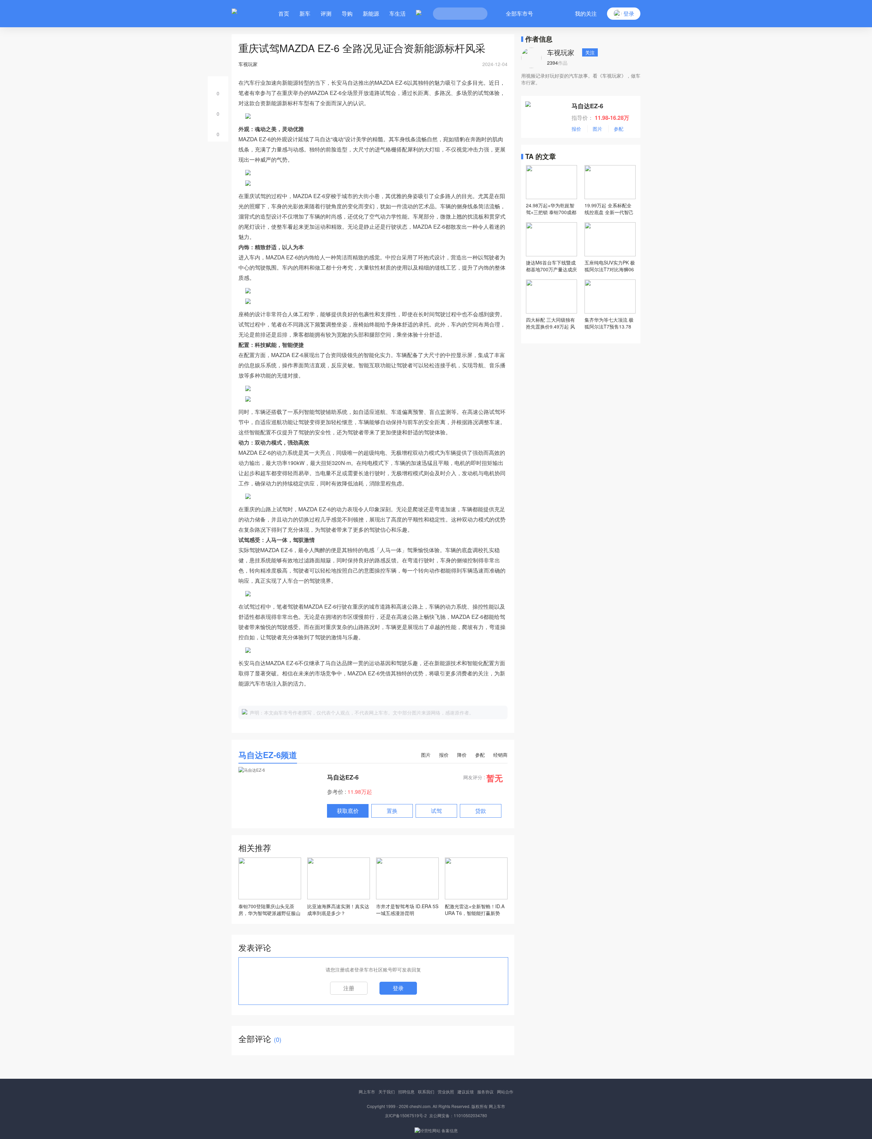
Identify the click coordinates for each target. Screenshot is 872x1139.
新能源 (371, 13)
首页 (283, 13)
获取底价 (348, 811)
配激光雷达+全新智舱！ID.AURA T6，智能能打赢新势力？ (474, 909)
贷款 (480, 811)
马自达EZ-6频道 (267, 754)
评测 (326, 13)
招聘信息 (406, 1091)
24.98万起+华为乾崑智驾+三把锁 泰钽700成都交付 (551, 208)
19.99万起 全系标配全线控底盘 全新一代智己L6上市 (609, 208)
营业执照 (446, 1091)
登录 (398, 988)
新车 (304, 13)
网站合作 (505, 1091)
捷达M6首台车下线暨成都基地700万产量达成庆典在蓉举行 (551, 266)
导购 (347, 13)
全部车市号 (519, 13)
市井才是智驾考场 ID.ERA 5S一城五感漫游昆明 (407, 909)
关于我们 (386, 1091)
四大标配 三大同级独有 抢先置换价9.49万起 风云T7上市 (550, 323)
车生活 (397, 13)
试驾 (436, 811)
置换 (392, 811)
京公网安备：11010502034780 (458, 1115)
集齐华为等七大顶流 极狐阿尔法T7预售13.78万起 (609, 323)
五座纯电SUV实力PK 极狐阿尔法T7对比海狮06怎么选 (610, 266)
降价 (462, 754)
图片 (426, 754)
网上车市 (367, 1091)
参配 (480, 754)
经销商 (500, 754)
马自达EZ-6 (343, 777)
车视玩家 (560, 52)
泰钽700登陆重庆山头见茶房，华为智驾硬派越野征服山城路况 (269, 909)
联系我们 (426, 1091)
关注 (590, 52)
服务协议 (485, 1091)
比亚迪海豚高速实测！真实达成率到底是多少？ (338, 909)
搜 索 (477, 14)
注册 (348, 988)
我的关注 (586, 13)
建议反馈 (465, 1091)
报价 (444, 754)
